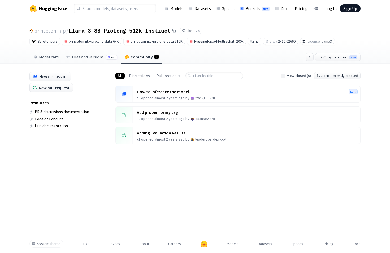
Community (144, 57)
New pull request (54, 87)
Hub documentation (51, 125)
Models (176, 8)
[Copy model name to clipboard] (174, 31)
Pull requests (168, 75)
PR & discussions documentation (62, 111)
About (144, 243)
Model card (49, 57)
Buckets (257, 8)
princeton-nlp (50, 30)
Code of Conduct (49, 118)
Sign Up (350, 8)
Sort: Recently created (339, 75)
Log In (331, 8)
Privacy (114, 243)
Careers (174, 243)
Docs (285, 8)
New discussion (53, 76)
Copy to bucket (339, 57)
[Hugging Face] (204, 243)
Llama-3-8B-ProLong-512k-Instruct (120, 30)
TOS (86, 243)
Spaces (228, 8)
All (120, 75)
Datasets (202, 8)
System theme (48, 243)
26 (198, 30)
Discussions (139, 75)
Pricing (301, 8)
